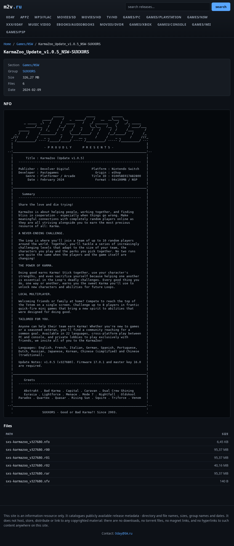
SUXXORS (29, 71)
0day (10, 17)
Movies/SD (66, 17)
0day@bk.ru (123, 533)
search (220, 7)
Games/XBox (140, 24)
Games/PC (131, 17)
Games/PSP (15, 32)
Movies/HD (91, 17)
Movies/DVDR (112, 24)
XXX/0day (14, 24)
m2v (13, 6)
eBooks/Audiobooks (75, 24)
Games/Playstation (164, 17)
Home (7, 44)
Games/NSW (197, 17)
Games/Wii (201, 24)
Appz (24, 17)
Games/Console (171, 24)
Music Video (39, 24)
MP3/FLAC (43, 17)
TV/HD (112, 17)
